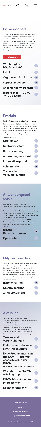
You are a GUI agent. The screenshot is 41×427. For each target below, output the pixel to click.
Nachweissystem (13, 146)
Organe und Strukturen (18, 77)
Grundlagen (10, 140)
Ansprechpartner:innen (18, 87)
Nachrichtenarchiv (15, 387)
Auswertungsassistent (17, 156)
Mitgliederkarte (11, 57)
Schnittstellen (11, 166)
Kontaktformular (20, 403)
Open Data (10, 238)
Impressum (20, 407)
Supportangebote (14, 82)
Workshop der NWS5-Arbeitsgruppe (17, 373)
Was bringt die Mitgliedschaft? (12, 65)
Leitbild (7, 72)
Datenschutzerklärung (20, 411)
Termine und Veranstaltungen (13, 339)
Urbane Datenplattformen (14, 231)
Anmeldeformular (14, 292)
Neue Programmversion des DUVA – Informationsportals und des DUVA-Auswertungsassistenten (18, 360)
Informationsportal (15, 161)
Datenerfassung (13, 151)
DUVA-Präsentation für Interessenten (17, 381)
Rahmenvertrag (13, 282)
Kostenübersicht (13, 287)
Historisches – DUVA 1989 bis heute (16, 94)
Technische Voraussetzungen (14, 173)
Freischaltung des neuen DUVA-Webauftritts (18, 347)
